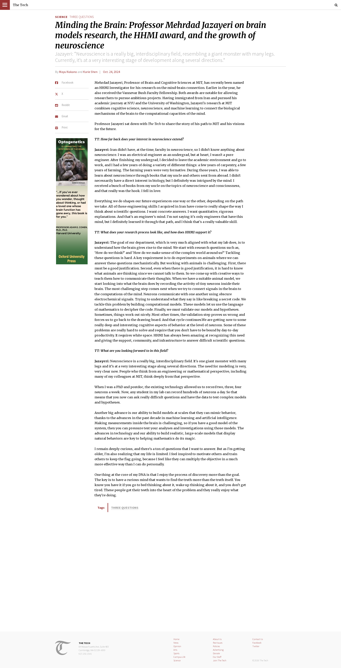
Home (176, 639)
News (175, 642)
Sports (176, 653)
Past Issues (217, 642)
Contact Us (257, 639)
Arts (175, 649)
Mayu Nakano (68, 72)
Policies (216, 646)
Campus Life (179, 656)
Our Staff (217, 656)
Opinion (177, 646)
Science (61, 17)
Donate (216, 653)
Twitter (255, 646)
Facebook (256, 642)
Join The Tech (219, 660)
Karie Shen (90, 72)
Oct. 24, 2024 (111, 72)
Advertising (218, 649)
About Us (217, 639)
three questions (81, 17)
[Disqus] (170, 571)
